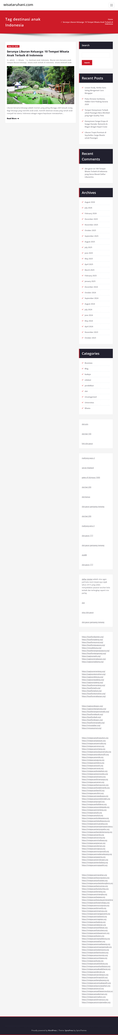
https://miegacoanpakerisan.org (94, 994)
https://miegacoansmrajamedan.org (96, 1002)
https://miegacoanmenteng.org (94, 810)
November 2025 (91, 225)
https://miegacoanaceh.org (92, 765)
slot (86, 391)
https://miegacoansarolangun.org (95, 974)
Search (86, 45)
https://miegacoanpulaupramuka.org (96, 751)
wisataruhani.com (18, 4)
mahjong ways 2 (88, 458)
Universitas (89, 402)
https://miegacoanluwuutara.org (95, 930)
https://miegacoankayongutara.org (95, 877)
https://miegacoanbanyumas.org (95, 886)
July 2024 (88, 309)
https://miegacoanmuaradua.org (95, 823)
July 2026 (88, 208)
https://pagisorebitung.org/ (92, 677)
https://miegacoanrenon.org (93, 746)
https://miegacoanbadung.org (93, 922)
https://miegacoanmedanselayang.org (97, 854)
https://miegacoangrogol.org (93, 801)
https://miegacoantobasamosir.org (95, 933)
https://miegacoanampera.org (94, 776)
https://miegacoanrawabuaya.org (95, 796)
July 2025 (88, 247)
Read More (11, 118)
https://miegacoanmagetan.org (94, 919)
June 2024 (89, 315)
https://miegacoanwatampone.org (95, 949)
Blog (86, 368)
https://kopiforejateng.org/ (92, 639)
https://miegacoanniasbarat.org (94, 916)
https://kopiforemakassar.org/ (94, 696)
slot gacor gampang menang (93, 506)
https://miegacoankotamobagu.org (95, 902)
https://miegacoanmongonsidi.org (95, 851)
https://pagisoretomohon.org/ (94, 674)
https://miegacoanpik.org (92, 812)
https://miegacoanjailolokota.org (95, 963)
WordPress (52, 1030)
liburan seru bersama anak (60, 60)
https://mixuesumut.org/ (92, 728)
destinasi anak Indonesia (39, 60)
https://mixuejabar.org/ (91, 725)
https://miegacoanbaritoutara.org (95, 952)
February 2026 (91, 213)
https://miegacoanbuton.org (93, 936)
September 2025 (91, 236)
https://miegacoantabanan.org (94, 925)
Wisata (21, 60)
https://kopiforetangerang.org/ (94, 653)
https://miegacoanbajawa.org (93, 897)
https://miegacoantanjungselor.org (95, 829)
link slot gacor (87, 443)
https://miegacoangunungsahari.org (96, 985)
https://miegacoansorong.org (93, 837)
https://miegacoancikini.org (93, 793)
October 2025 (90, 230)
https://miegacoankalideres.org (94, 804)
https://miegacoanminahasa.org (94, 840)
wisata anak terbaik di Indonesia (41, 62)
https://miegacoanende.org (92, 757)
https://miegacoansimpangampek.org (97, 947)
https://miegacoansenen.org (93, 782)
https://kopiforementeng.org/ (93, 685)
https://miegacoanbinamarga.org (95, 779)
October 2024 (90, 292)
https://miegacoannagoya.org (93, 848)
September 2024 (91, 298)
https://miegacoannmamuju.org (94, 911)
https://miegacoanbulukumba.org (95, 889)
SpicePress (69, 1030)
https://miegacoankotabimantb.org (96, 787)
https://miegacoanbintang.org (93, 891)
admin (12, 60)
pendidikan (89, 385)
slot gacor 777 (87, 535)
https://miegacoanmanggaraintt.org (96, 913)
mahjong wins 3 (88, 526)
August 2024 (90, 304)
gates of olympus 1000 (91, 477)
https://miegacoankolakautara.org (95, 818)
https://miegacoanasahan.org (93, 941)
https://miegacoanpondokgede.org (95, 807)
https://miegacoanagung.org (93, 760)
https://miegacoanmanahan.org (94, 875)
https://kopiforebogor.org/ (92, 720)
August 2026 (90, 202)
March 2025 (89, 270)
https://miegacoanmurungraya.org (95, 905)
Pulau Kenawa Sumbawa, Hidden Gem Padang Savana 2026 (96, 101)
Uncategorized (91, 397)
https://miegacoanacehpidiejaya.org (96, 966)
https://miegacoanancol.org (93, 988)
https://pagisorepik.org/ (91, 656)
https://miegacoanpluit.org (92, 815)
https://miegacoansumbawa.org (94, 958)
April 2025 (89, 264)
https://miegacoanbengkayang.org (95, 980)
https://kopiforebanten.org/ (93, 636)
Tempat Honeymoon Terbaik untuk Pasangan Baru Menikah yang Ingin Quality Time (97, 113)
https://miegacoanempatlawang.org (96, 944)
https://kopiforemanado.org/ (93, 722)
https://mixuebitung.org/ (92, 648)
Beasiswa (88, 363)
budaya (88, 374)
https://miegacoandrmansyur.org (95, 999)
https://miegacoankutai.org (92, 961)
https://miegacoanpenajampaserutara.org (98, 826)
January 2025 (90, 281)
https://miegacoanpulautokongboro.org (97, 883)
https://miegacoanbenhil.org (93, 790)
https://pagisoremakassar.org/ (94, 659)
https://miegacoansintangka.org (94, 894)
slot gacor (89, 168)
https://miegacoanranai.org (92, 768)
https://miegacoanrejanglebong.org (96, 938)
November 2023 (91, 332)
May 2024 (89, 321)
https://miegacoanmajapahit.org (94, 865)
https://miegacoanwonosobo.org (95, 774)
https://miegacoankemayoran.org (95, 785)
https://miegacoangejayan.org (94, 740)
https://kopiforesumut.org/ (92, 642)
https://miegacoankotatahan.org (94, 771)
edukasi (88, 380)
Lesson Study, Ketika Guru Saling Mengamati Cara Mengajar (95, 90)
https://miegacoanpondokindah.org (96, 799)
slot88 (84, 555)
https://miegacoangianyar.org (93, 843)
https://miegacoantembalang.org (95, 862)
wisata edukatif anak (63, 62)
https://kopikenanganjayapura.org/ (96, 650)
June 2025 (89, 253)
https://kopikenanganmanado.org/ (95, 711)
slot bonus (86, 497)
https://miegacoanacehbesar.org (95, 927)
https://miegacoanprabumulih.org (95, 754)
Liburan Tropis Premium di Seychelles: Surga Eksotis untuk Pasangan (95, 135)
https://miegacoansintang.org (93, 749)
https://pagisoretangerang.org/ (94, 709)
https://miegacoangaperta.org (93, 857)
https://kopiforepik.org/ (91, 688)
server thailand (88, 468)
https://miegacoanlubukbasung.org (96, 821)
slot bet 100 (86, 434)
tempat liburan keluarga (17, 62)
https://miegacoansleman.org (93, 846)
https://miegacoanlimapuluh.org (95, 977)
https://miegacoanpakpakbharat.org (96, 969)
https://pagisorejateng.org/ (92, 682)
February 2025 (91, 275)
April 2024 (89, 326)
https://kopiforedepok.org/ (92, 714)
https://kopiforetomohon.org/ (94, 693)
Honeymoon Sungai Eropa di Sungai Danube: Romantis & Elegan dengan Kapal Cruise (96, 124)
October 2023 (90, 338)
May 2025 (89, 258)
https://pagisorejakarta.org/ (93, 661)
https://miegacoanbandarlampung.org (97, 832)
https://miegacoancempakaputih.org (96, 983)
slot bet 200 (86, 487)
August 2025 (90, 241)
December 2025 (91, 219)
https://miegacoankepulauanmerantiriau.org (99, 900)
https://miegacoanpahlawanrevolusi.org (98, 991)
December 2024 (91, 287)
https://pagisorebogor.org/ (92, 706)
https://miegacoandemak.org (93, 972)
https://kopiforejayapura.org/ (93, 645)
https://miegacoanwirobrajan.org (95, 859)
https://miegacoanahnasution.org (95, 738)
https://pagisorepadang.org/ (93, 679)
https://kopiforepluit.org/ (92, 690)
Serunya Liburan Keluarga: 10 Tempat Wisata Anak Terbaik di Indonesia (88, 23)
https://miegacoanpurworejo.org (95, 955)
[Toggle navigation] (112, 5)
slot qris (85, 424)
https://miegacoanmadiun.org (94, 997)
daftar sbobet (87, 579)
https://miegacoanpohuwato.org (95, 880)
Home (110, 19)
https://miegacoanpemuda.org (94, 743)
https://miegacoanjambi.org (93, 835)
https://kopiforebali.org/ (91, 717)
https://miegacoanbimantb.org (94, 908)
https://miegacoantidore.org (93, 763)
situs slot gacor (88, 612)
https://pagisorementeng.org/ (93, 671)
